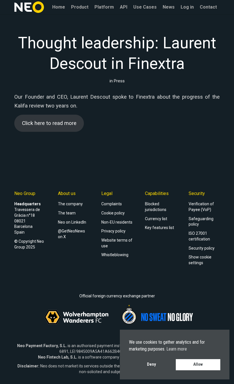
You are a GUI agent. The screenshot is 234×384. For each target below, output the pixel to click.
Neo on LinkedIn (72, 222)
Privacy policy (113, 231)
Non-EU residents (116, 222)
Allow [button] (198, 364)
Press (119, 80)
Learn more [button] (176, 349)
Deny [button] (151, 364)
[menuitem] (58, 7)
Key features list (159, 227)
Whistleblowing (114, 254)
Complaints (111, 204)
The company (70, 204)
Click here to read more (49, 123)
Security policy (202, 248)
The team (67, 213)
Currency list (156, 218)
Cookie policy (113, 213)
